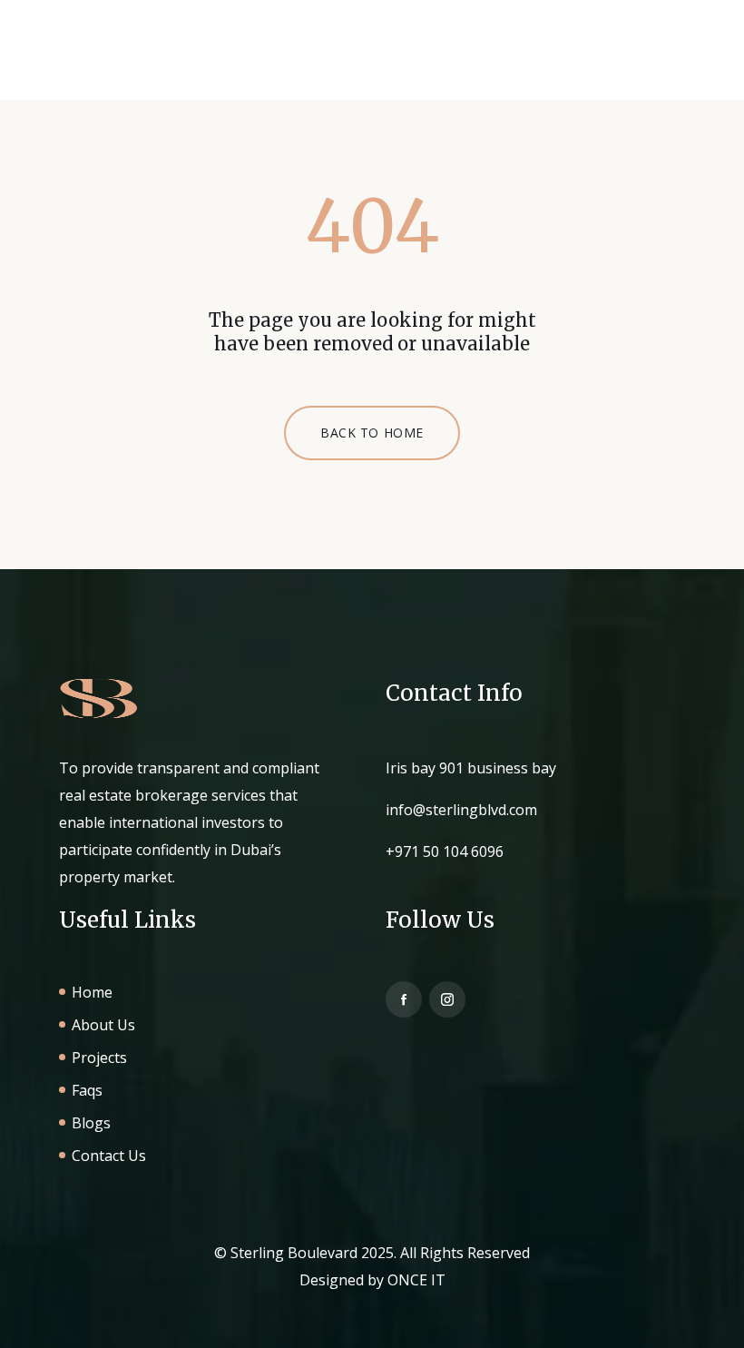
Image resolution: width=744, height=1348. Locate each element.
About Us (103, 1025)
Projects (99, 1058)
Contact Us (109, 1156)
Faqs (87, 1090)
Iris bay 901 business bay (471, 768)
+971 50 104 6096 (445, 851)
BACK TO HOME (372, 432)
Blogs (91, 1123)
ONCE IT (416, 1280)
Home (92, 992)
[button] (649, 60)
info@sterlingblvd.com (461, 810)
